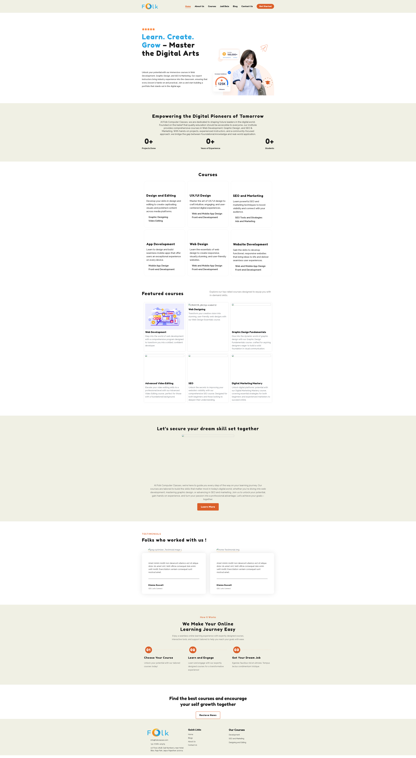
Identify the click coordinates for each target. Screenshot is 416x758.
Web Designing (196, 309)
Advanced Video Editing (159, 383)
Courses (212, 6)
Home (188, 6)
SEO (190, 383)
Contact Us (247, 6)
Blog (235, 6)
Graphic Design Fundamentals (249, 332)
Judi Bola (224, 6)
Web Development (155, 332)
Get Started (265, 6)
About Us (199, 6)
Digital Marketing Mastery (247, 383)
